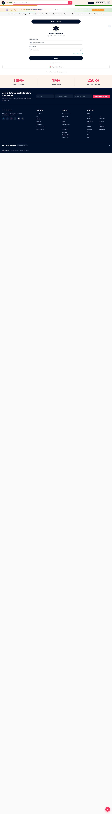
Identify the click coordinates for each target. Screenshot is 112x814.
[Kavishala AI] (91, 3)
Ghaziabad (101, 126)
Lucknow (101, 121)
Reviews (38, 121)
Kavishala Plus (65, 135)
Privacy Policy (40, 129)
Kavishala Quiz (65, 127)
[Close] (109, 26)
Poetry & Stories (66, 113)
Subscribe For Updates (101, 96)
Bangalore (89, 121)
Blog (37, 116)
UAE (88, 137)
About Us (38, 113)
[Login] (107, 809)
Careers (38, 119)
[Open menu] (108, 2)
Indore (100, 124)
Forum (63, 121)
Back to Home (56, 21)
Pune (100, 116)
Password (32, 46)
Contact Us (39, 124)
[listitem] (3, 118)
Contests (64, 132)
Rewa (88, 124)
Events (63, 119)
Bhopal (89, 126)
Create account (61, 72)
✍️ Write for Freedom (98, 9)
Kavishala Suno (66, 124)
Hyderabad (102, 118)
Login (56, 58)
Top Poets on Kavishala (56, 145)
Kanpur (89, 132)
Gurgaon (89, 116)
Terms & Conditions (41, 127)
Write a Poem (65, 137)
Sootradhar (65, 116)
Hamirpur (89, 129)
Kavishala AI (65, 129)
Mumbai (89, 118)
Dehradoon (102, 129)
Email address (33, 39)
